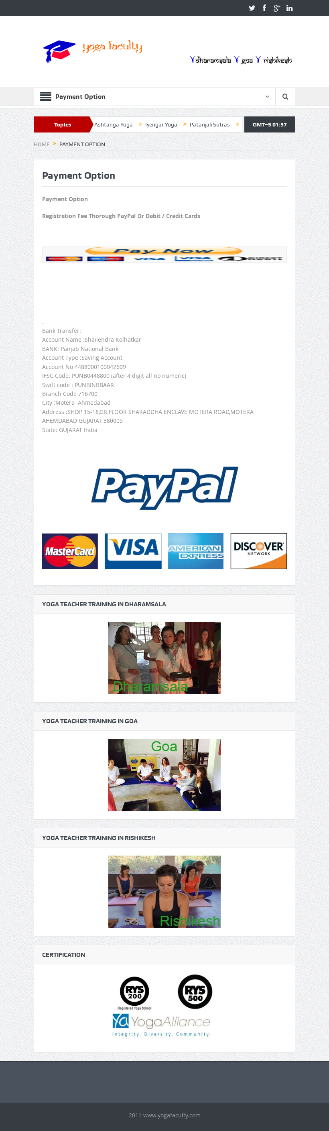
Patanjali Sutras (187, 124)
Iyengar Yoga (138, 124)
